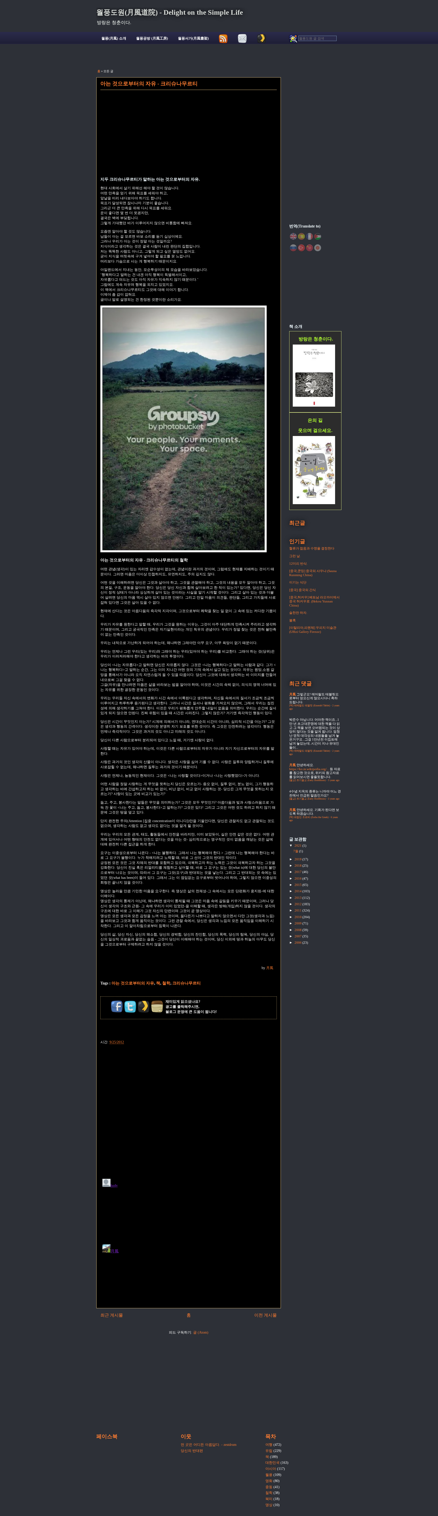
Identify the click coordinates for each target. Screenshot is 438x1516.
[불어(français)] (309, 236)
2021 (298, 845)
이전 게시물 (265, 1315)
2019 (298, 859)
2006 (298, 942)
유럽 (268, 1451)
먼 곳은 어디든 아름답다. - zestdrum (208, 1445)
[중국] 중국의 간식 (302, 590)
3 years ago (333, 780)
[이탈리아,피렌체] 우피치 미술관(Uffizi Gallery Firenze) (312, 630)
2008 (298, 930)
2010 (298, 917)
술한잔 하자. (298, 613)
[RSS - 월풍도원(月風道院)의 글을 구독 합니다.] (223, 38)
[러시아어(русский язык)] (293, 248)
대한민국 (272, 1463)
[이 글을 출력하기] (157, 1006)
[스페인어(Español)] (301, 236)
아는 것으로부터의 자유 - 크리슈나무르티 (149, 84)
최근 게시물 (111, 1315)
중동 (268, 1487)
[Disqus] (188, 1108)
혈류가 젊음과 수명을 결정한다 (311, 548)
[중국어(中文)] (309, 248)
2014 (298, 891)
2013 (298, 898)
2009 (298, 923)
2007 (298, 936)
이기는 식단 (297, 582)
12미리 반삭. (298, 563)
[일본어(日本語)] (318, 248)
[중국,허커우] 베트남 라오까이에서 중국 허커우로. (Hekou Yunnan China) (314, 601)
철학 (166, 983)
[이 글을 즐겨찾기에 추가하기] (144, 1006)
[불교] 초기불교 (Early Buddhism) (307, 780)
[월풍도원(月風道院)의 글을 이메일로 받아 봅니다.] (242, 38)
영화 (268, 1481)
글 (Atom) (200, 1332)
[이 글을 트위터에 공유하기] (130, 1006)
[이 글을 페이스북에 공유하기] (117, 1006)
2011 (298, 910)
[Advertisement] (188, 136)
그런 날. (295, 556)
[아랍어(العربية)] (318, 236)
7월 (296, 851)
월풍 (268, 1475)
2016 (298, 878)
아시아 (270, 1469)
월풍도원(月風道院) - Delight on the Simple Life (169, 12)
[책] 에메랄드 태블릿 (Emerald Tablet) (309, 705)
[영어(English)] (293, 236)
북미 (268, 1499)
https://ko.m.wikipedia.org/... (309, 769)
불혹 (292, 620)
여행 (268, 1445)
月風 (269, 968)
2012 (298, 904)
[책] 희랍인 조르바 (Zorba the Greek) (308, 817)
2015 (298, 885)
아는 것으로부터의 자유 (133, 983)
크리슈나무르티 (186, 983)
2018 (298, 865)
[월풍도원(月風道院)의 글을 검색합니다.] (313, 38)
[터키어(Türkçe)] (301, 248)
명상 (268, 1505)
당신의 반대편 (192, 1451)
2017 (298, 872)
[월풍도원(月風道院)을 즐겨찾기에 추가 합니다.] (261, 38)
